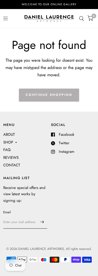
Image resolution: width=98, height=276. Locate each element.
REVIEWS (11, 157)
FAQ (7, 150)
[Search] (81, 18)
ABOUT (9, 134)
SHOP (8, 142)
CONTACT (11, 165)
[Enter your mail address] (42, 222)
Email (7, 212)
